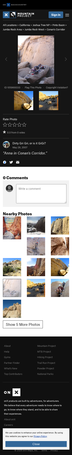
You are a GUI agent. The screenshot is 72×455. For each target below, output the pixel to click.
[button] (4, 162)
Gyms (7, 357)
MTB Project (44, 351)
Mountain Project (46, 345)
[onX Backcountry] (14, 5)
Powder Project (45, 368)
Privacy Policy (40, 436)
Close (36, 444)
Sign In (55, 14)
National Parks (45, 373)
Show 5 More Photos (23, 324)
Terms (44, 450)
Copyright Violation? (57, 87)
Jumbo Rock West (34, 29)
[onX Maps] (12, 395)
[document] (36, 439)
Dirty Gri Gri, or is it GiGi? (29, 143)
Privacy (54, 450)
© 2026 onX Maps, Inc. (26, 450)
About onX (10, 419)
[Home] (20, 14)
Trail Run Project (46, 362)
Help (6, 351)
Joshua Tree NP (41, 25)
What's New (10, 368)
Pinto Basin (58, 25)
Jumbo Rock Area (12, 29)
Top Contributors (13, 373)
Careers (8, 424)
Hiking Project (45, 357)
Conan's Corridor (56, 29)
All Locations (10, 25)
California (24, 25)
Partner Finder (12, 362)
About (7, 345)
